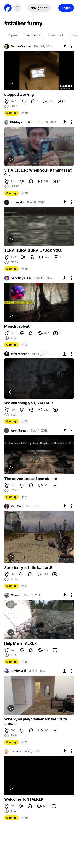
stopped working (19, 94)
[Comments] (33, 101)
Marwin (16, 595)
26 (24, 269)
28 (24, 193)
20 (25, 113)
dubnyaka (18, 202)
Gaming (11, 112)
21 (24, 497)
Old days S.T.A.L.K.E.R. (23, 122)
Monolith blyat (16, 326)
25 (24, 661)
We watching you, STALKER (28, 403)
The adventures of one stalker (30, 479)
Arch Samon (19, 430)
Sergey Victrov (21, 46)
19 (24, 344)
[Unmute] (10, 83)
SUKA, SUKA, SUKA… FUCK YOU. (33, 250)
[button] (6, 101)
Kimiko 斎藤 (18, 670)
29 (24, 818)
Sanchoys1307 (21, 278)
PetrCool (17, 506)
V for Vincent (20, 353)
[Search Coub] (17, 8)
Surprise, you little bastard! (28, 567)
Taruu (15, 751)
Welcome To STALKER (23, 799)
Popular (13, 35)
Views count (55, 35)
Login (66, 8)
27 (24, 421)
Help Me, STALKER (20, 643)
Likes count (32, 35)
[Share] (64, 46)
